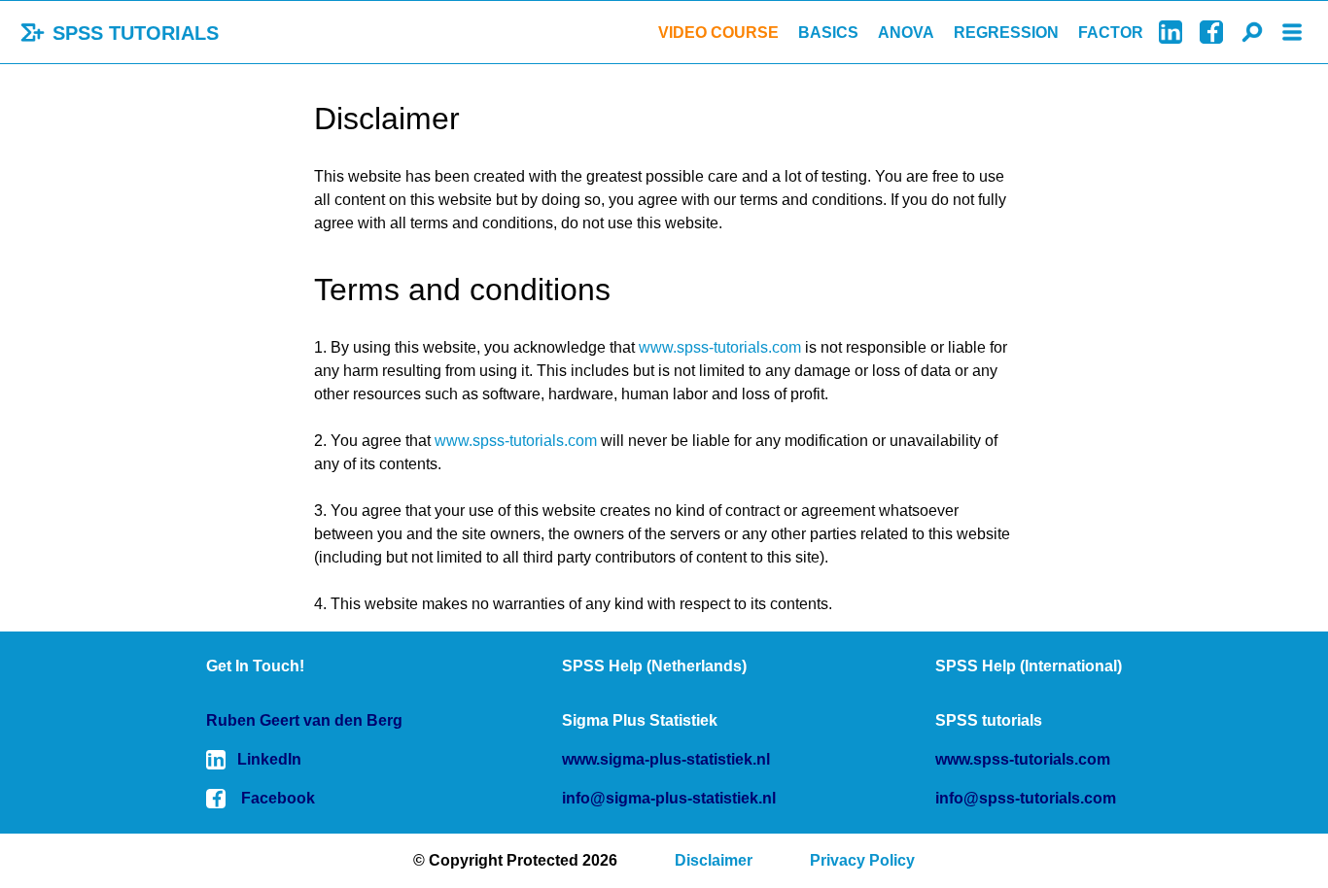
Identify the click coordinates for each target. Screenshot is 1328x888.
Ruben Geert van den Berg (304, 720)
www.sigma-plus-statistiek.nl (666, 759)
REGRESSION (1006, 32)
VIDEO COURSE (718, 32)
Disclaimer (713, 860)
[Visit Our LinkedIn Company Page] (1170, 32)
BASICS (828, 32)
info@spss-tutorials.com (1025, 798)
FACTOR (1110, 32)
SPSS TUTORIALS (133, 33)
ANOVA (906, 32)
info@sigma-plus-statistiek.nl (669, 798)
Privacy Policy (862, 860)
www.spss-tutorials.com (720, 347)
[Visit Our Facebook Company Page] (1211, 32)
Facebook (278, 798)
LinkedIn (269, 759)
